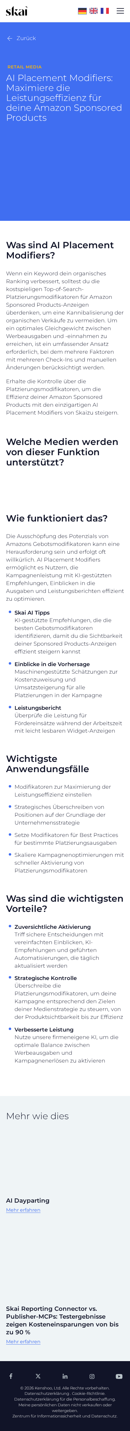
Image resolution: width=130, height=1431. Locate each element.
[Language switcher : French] (106, 10)
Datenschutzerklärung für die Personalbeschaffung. (65, 1399)
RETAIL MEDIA (25, 67)
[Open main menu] (120, 10)
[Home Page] (16, 11)
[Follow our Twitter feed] (38, 1376)
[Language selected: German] (95, 10)
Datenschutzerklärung (46, 1393)
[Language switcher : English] (95, 10)
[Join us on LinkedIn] (65, 1376)
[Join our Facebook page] (11, 1376)
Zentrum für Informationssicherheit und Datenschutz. (65, 1416)
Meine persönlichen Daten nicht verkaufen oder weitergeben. (65, 1407)
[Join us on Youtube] (119, 1376)
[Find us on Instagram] (92, 1376)
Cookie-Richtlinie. (89, 1393)
